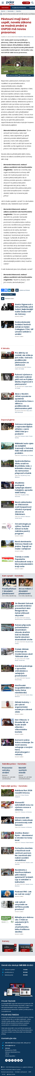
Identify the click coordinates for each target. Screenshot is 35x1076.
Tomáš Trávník (18, 518)
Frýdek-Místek (28, 386)
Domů (3, 11)
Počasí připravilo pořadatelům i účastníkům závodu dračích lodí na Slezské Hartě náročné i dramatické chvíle (23, 632)
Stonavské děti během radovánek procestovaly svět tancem (24, 821)
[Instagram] (9, 1060)
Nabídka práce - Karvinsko (14, 764)
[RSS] (18, 1060)
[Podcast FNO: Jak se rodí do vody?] (7, 894)
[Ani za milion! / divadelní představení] (26, 582)
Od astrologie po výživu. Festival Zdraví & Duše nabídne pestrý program (23, 529)
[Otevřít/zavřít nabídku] (3, 3)
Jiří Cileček (21, 369)
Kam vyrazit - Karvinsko (12, 576)
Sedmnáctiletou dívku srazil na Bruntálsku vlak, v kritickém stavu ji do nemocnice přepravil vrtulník (23, 467)
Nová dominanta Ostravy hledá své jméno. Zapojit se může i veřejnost (23, 545)
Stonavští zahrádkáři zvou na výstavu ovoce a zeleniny (24, 806)
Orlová (22, 795)
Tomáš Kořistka (27, 619)
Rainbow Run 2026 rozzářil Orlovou (23, 791)
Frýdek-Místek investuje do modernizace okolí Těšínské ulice (24, 653)
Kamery (5, 941)
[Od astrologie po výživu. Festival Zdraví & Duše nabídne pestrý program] (7, 526)
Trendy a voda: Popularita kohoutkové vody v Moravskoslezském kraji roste (24, 561)
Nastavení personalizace (7, 1072)
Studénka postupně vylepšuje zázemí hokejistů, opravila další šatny (23, 488)
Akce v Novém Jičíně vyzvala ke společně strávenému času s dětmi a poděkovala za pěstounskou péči (24, 401)
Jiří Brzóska (29, 812)
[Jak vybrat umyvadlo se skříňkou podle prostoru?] (7, 904)
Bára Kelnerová (28, 37)
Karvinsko (5, 8)
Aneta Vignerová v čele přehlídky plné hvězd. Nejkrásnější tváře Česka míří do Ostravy (24, 309)
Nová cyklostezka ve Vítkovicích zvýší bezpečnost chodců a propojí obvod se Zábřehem (23, 508)
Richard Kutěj (18, 679)
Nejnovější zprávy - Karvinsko (14, 786)
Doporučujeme (7, 420)
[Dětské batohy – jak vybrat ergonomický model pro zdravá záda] (7, 704)
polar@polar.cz (10, 1045)
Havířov (18, 11)
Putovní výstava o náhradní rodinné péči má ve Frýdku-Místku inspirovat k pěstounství (24, 379)
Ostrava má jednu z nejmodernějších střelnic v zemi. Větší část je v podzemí (23, 429)
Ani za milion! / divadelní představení (26, 591)
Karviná (28, 678)
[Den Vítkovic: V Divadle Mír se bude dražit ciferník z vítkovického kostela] (7, 722)
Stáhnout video (26, 75)
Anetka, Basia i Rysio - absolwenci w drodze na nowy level (24, 837)
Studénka (23, 495)
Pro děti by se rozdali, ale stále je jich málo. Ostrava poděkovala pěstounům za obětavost (24, 359)
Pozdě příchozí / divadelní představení (9, 591)
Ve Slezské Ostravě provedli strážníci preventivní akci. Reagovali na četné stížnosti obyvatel (24, 609)
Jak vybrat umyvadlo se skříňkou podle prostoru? (22, 906)
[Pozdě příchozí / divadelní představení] (9, 582)
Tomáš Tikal (22, 660)
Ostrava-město (24, 436)
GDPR (29, 1072)
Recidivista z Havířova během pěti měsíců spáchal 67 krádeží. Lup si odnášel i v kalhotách (24, 876)
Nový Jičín (29, 410)
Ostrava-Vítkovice (25, 516)
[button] (17, 298)
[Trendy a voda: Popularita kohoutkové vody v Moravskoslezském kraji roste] (7, 559)
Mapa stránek (11, 1074)
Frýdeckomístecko (19, 8)
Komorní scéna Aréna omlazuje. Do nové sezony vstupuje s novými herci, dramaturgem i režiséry (24, 747)
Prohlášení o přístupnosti (21, 1072)
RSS (4, 1074)
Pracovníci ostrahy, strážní (7, 770)
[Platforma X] (12, 1060)
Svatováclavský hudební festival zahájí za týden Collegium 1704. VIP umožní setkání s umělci (24, 328)
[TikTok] (15, 1060)
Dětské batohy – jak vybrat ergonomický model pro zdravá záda (23, 707)
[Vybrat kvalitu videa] (32, 75)
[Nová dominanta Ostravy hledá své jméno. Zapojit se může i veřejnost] (7, 543)
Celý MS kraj (24, 455)
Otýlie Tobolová (29, 842)
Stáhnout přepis (13, 75)
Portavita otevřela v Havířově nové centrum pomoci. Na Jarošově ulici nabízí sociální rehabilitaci (23, 854)
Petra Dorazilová (19, 412)
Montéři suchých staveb (23, 770)
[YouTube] (21, 1060)
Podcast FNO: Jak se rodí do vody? (23, 892)
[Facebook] (6, 1060)
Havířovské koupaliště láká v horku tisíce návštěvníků (23, 689)
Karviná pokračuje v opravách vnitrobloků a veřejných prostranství (23, 671)
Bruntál (28, 642)
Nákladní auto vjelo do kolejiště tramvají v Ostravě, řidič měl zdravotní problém (24, 448)
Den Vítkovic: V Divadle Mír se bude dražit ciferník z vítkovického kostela (22, 726)
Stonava (23, 812)
